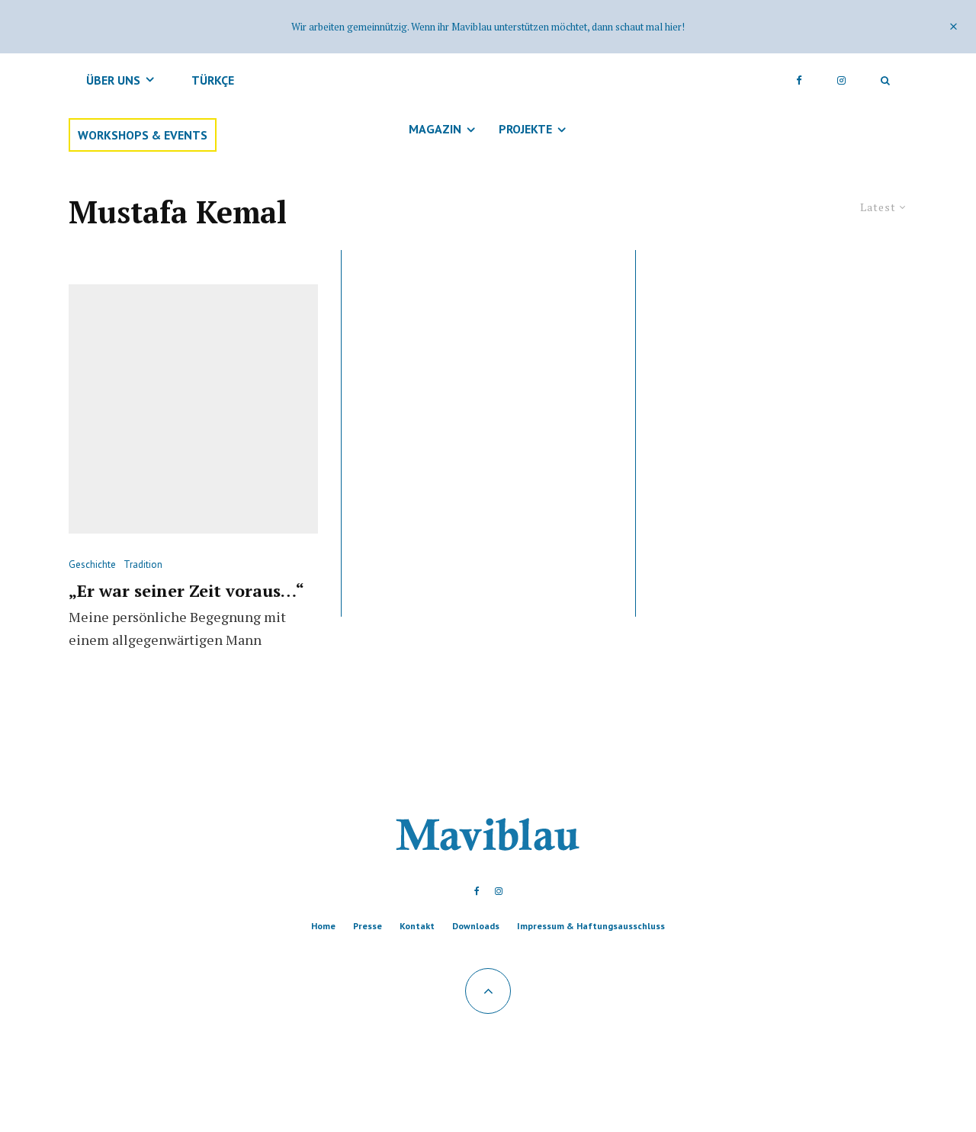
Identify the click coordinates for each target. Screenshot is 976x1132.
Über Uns (113, 80)
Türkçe (212, 80)
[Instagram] (841, 80)
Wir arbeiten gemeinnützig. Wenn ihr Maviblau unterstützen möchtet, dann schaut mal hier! (488, 27)
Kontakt (417, 926)
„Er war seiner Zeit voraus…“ (186, 591)
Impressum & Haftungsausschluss (591, 926)
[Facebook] (799, 80)
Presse (367, 926)
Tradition (143, 564)
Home (323, 926)
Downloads (475, 926)
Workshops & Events (142, 135)
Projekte (525, 128)
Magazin (435, 128)
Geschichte (92, 564)
